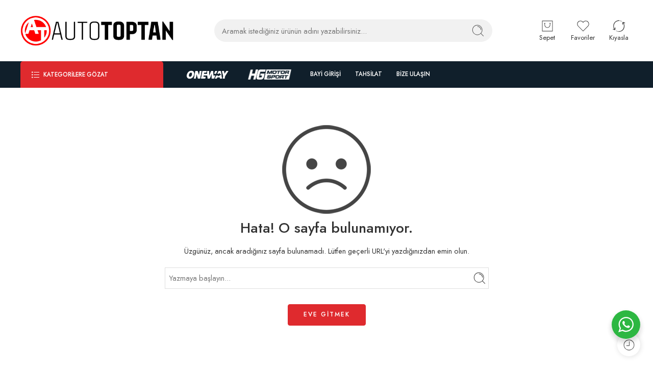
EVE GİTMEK (327, 314)
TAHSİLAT (368, 74)
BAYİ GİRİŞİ (325, 74)
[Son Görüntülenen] (628, 344)
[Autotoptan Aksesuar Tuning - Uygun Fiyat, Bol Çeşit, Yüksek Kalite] (96, 30)
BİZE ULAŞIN (413, 74)
